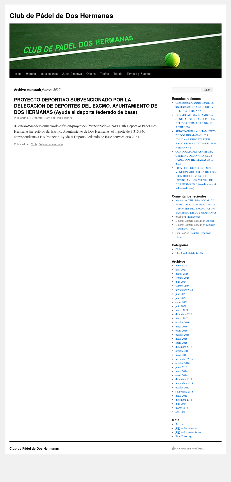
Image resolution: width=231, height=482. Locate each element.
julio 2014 (181, 403)
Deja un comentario (51, 144)
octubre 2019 (182, 322)
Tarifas (104, 73)
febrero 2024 (182, 285)
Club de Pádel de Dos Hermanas (61, 15)
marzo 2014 (182, 407)
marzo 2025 (182, 273)
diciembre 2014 (184, 399)
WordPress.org (184, 436)
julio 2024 (181, 281)
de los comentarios (188, 432)
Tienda (117, 73)
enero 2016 (181, 375)
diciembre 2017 (184, 346)
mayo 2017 (181, 355)
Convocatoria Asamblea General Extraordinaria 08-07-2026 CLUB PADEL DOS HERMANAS (195, 107)
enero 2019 (181, 330)
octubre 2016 (182, 363)
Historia (31, 73)
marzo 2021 (182, 310)
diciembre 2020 (184, 314)
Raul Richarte (64, 118)
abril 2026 (181, 269)
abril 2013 (181, 412)
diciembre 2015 (184, 379)
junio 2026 (181, 265)
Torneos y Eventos (139, 73)
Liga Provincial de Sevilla (189, 253)
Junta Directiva (72, 73)
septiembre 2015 (184, 391)
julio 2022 (181, 298)
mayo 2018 (181, 338)
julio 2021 (181, 306)
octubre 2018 (182, 334)
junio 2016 (181, 367)
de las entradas (186, 428)
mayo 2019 (181, 326)
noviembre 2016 (184, 359)
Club (34, 144)
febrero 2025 (182, 277)
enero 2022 (181, 302)
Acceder (180, 424)
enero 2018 (181, 342)
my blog (180, 200)
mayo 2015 (181, 395)
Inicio (17, 73)
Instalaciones (49, 73)
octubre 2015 (182, 387)
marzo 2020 (182, 318)
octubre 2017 (182, 351)
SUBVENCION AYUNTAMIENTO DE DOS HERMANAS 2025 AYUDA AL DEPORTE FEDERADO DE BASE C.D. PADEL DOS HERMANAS (196, 139)
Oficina (91, 73)
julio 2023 (181, 294)
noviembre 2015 (184, 383)
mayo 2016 (181, 371)
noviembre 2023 (184, 290)
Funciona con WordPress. (190, 448)
